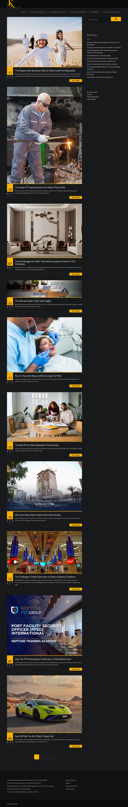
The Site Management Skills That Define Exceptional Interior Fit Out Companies (45, 262)
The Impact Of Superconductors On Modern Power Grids (40, 187)
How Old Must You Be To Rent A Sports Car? (34, 736)
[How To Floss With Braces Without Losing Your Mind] (44, 344)
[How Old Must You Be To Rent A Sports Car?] (44, 704)
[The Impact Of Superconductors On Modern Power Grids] (44, 135)
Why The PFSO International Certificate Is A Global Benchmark (43, 659)
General (95, 12)
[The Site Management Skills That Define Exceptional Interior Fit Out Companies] (44, 230)
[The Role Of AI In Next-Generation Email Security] (44, 416)
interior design (91, 99)
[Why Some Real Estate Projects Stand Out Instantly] (44, 486)
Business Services (57, 12)
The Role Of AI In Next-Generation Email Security (36, 444)
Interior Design (38, 12)
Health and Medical (112, 12)
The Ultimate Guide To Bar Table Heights (33, 300)
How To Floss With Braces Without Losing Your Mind (38, 375)
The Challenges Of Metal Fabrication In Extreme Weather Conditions (45, 576)
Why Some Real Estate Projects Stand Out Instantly (38, 514)
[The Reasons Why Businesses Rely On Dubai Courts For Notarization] (44, 42)
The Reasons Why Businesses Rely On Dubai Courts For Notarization (45, 70)
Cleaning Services (78, 12)
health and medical (92, 97)
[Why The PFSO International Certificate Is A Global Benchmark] (44, 625)
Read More (76, 80)
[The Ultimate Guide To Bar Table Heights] (44, 289)
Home (23, 12)
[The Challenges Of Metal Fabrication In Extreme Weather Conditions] (44, 552)
